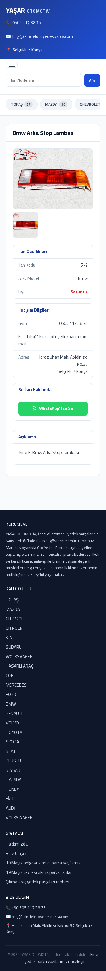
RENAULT (15, 713)
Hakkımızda (17, 843)
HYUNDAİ (14, 779)
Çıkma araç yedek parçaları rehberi (37, 881)
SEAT (11, 751)
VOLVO (12, 722)
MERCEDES (16, 685)
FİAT (10, 798)
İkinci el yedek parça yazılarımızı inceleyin (59, 958)
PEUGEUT (15, 760)
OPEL (11, 675)
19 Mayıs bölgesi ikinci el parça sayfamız (43, 862)
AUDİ (10, 808)
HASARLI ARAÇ (19, 666)
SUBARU (14, 647)
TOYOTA (14, 732)
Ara (92, 80)
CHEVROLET (17, 618)
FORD (11, 694)
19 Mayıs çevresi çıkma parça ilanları (39, 872)
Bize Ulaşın (16, 853)
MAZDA (55, 104)
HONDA (12, 789)
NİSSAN (13, 770)
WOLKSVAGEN (19, 656)
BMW (11, 704)
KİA (9, 637)
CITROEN (14, 628)
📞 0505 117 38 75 (23, 22)
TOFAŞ (21, 104)
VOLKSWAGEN (19, 817)
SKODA (12, 741)
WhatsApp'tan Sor (57, 408)
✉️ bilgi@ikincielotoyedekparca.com (39, 36)
